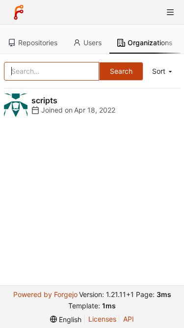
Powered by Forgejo (45, 294)
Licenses (102, 319)
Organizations (150, 42)
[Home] (18, 12)
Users (92, 42)
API (128, 319)
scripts (44, 100)
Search (121, 71)
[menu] (163, 71)
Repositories (37, 42)
